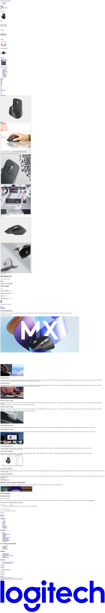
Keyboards (4, 533)
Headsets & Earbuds (6, 534)
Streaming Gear (5, 548)
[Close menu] (1, 9)
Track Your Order (6, 557)
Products (2, 7)
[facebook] (3, 512)
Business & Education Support (8, 555)
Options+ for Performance (7, 563)
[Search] (1, 80)
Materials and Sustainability (5, 293)
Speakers (4, 536)
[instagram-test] (1, 512)
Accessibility (5, 527)
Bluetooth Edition (3, 283)
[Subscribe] (11, 504)
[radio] (0, 288)
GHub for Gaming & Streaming (8, 562)
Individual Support (6, 553)
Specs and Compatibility (5, 290)
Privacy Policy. (34, 506)
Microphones (5, 541)
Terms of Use (2, 578)
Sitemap (21, 578)
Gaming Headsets (6, 540)
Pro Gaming (5, 546)
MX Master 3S (3, 95)
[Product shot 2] (15, 230)
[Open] (1, 84)
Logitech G (5, 2)
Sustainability (5, 525)
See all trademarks (91, 500)
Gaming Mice (5, 538)
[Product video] (16, 258)
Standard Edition (9, 283)
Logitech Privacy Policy (9, 578)
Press (3, 524)
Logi (1, 85)
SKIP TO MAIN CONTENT (5, 0)
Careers (4, 521)
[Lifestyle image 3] (15, 199)
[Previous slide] (1, 478)
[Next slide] (4, 478)
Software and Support (4, 298)
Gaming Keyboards (6, 539)
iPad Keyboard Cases (6, 537)
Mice (1, 87)
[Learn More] (1, 216)
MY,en (3, 6)
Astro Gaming (5, 545)
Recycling (4, 526)
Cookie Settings (16, 578)
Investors (4, 522)
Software (2, 78)
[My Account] (1, 83)
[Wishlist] (1, 82)
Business (4, 3)
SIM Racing (5, 547)
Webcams (4, 535)
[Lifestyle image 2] (15, 169)
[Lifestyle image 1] (15, 138)
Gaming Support (5, 554)
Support (1, 5)
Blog (3, 523)
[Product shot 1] (15, 109)
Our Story (4, 520)
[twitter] (2, 512)
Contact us (4, 556)
